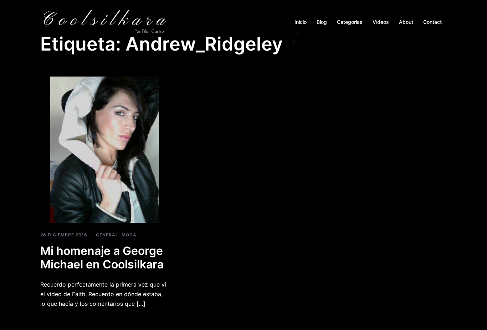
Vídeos (381, 22)
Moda (129, 234)
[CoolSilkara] (104, 21)
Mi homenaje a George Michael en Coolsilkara (102, 257)
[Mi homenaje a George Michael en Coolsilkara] (104, 149)
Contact (432, 22)
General (107, 234)
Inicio (300, 22)
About (406, 22)
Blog (322, 22)
